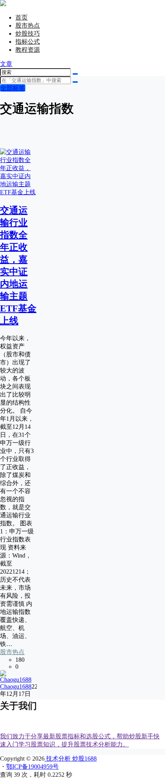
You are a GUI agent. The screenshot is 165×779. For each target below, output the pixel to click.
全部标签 (12, 88)
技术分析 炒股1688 (71, 758)
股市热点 (27, 25)
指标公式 (27, 41)
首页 (21, 17)
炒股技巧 (27, 33)
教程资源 (27, 49)
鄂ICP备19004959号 (32, 766)
